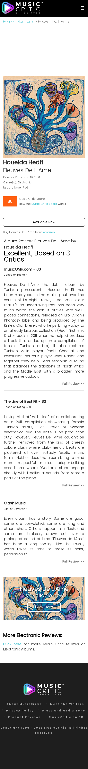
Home (8, 21)
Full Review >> (73, 383)
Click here (12, 644)
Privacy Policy (20, 710)
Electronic (25, 21)
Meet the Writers (67, 704)
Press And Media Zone (63, 710)
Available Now (44, 222)
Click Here (44, 606)
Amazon (49, 232)
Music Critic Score (44, 204)
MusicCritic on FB (66, 717)
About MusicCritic (24, 704)
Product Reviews (24, 717)
